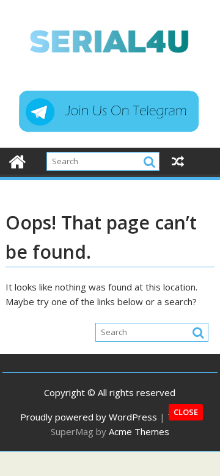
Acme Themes (139, 431)
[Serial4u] (17, 160)
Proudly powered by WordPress (88, 417)
